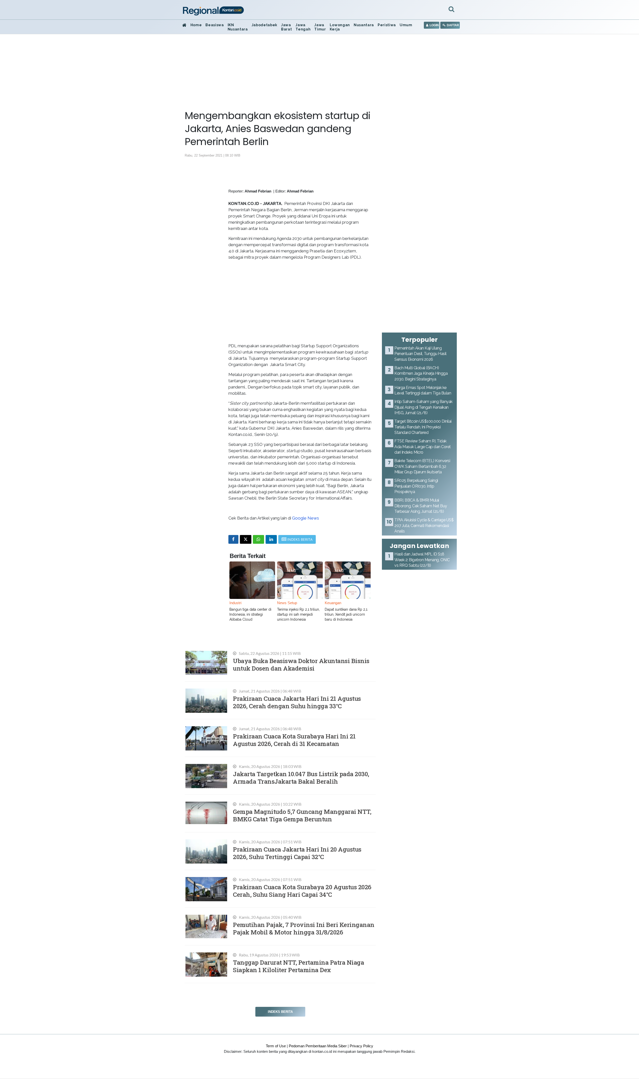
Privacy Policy (361, 1046)
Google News (305, 518)
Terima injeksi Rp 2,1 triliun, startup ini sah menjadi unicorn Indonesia (298, 614)
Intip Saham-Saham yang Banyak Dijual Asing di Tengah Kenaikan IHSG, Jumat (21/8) (423, 407)
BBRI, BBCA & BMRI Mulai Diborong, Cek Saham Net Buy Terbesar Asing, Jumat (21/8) (420, 506)
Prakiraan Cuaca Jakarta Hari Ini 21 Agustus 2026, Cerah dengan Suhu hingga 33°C (297, 702)
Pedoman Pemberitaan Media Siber (318, 1046)
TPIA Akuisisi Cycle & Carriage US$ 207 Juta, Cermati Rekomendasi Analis (424, 526)
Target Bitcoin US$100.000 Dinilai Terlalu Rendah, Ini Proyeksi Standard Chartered (423, 427)
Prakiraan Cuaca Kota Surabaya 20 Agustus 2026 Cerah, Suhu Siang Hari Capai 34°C (302, 891)
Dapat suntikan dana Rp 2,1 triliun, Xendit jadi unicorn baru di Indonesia (346, 614)
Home (196, 25)
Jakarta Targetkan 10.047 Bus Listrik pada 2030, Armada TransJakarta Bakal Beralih (301, 777)
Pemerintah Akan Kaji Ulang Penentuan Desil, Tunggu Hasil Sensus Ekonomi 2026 (420, 354)
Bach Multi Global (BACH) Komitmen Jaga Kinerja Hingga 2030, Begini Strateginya (421, 373)
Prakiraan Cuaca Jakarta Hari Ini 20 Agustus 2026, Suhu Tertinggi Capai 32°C (297, 853)
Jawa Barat (286, 27)
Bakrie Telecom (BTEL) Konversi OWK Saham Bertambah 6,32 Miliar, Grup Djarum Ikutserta (422, 466)
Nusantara (364, 25)
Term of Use (276, 1046)
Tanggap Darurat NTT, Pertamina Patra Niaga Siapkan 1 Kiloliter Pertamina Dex (298, 966)
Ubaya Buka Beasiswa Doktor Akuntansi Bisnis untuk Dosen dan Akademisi (301, 664)
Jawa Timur (320, 27)
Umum (406, 25)
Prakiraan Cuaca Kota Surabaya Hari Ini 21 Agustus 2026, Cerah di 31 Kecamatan (294, 740)
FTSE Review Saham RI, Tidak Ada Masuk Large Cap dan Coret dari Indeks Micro (422, 447)
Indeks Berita (280, 1012)
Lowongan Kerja (340, 27)
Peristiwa (387, 25)
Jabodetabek (264, 25)
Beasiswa (214, 25)
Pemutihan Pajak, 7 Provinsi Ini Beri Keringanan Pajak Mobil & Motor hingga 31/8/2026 (303, 928)
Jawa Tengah (303, 27)
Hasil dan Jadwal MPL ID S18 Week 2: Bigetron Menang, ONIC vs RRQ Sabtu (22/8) (422, 560)
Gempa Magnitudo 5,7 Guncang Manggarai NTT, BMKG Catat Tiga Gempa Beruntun (302, 815)
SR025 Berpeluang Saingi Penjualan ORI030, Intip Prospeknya (416, 486)
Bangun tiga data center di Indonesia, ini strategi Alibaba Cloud (250, 614)
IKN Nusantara (238, 27)
